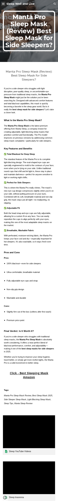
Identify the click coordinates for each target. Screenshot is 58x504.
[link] (29, 435)
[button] (3, 3)
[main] (29, 31)
